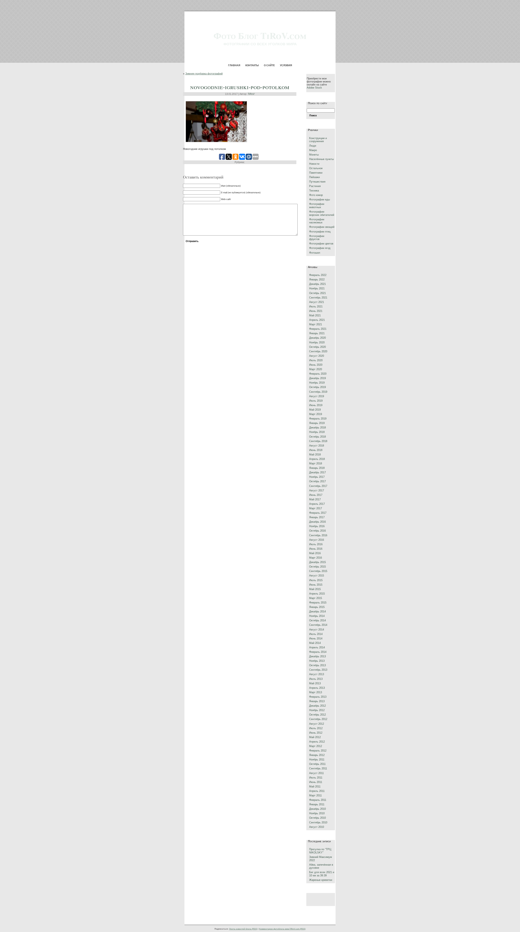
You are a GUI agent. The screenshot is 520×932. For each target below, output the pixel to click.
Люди (312, 145)
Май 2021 (315, 315)
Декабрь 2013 (317, 656)
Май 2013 (315, 683)
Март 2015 (315, 598)
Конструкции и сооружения (318, 140)
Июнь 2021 (315, 310)
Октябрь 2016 (317, 530)
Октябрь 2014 (317, 620)
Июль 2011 (315, 777)
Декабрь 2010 (317, 808)
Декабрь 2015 (317, 562)
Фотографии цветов (321, 243)
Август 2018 (316, 445)
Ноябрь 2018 (317, 432)
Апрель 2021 (317, 319)
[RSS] (185, 919)
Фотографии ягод (319, 248)
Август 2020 (316, 355)
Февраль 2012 (317, 750)
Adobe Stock (314, 87)
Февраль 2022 (317, 275)
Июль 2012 (316, 728)
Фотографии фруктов (316, 238)
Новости (314, 163)
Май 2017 (315, 499)
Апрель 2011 (317, 791)
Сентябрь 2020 (318, 351)
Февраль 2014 (317, 651)
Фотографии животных (316, 205)
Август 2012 (316, 723)
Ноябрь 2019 (317, 382)
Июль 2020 (316, 360)
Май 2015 (315, 589)
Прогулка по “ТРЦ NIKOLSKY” (320, 851)
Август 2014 (316, 629)
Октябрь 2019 (317, 387)
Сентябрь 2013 (318, 669)
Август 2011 (316, 773)
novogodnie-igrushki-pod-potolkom (239, 86)
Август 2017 (316, 490)
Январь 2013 (317, 701)
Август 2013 (316, 674)
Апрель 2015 (317, 593)
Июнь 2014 (315, 638)
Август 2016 (316, 539)
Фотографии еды (319, 199)
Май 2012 (315, 737)
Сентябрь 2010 (318, 822)
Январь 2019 (317, 423)
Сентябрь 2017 (318, 486)
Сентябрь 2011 (318, 768)
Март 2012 (315, 746)
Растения (315, 186)
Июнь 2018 (315, 450)
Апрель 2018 (317, 459)
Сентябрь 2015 (318, 571)
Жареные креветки (320, 879)
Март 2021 (315, 324)
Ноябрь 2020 (317, 342)
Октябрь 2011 (317, 763)
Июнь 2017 (315, 494)
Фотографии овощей (321, 226)
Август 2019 (316, 396)
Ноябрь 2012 (317, 710)
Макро (313, 150)
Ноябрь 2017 (317, 476)
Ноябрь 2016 (317, 526)
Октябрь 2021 (317, 293)
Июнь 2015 (315, 584)
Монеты (314, 154)
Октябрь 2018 (317, 436)
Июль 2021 (316, 306)
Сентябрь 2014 (318, 624)
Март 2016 (315, 557)
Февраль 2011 (317, 799)
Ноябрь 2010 (317, 813)
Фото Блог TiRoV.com (260, 35)
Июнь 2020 (315, 364)
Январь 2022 (317, 279)
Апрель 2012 (317, 741)
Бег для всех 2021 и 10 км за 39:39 (321, 874)
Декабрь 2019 (317, 378)
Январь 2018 (317, 467)
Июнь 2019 (315, 405)
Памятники (315, 172)
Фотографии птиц (319, 231)
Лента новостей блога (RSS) (243, 929)
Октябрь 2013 (317, 665)
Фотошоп (314, 252)
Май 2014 (315, 642)
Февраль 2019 (317, 418)
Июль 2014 (316, 634)
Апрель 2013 (317, 687)
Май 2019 (315, 409)
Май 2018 (315, 454)
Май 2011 (315, 786)
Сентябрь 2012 (318, 719)
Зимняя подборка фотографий (204, 73)
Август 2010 (316, 826)
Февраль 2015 (317, 602)
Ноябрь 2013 (317, 660)
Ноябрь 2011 (316, 759)
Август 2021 (316, 302)
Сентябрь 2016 (318, 535)
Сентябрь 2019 (318, 391)
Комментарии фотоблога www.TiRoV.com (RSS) (282, 929)
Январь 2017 (317, 517)
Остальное (316, 168)
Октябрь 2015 (317, 566)
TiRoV (251, 94)
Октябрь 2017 (317, 481)
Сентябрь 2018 (318, 441)
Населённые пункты (321, 159)
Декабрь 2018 (317, 427)
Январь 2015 (317, 607)
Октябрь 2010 (317, 817)
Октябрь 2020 (317, 346)
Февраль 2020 (317, 373)
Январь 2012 (317, 755)
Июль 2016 (316, 544)
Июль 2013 (316, 678)
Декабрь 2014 (317, 611)
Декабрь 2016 (317, 521)
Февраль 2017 (317, 512)
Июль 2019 (316, 400)
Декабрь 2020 (317, 337)
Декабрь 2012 (317, 705)
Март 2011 (315, 795)
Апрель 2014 (317, 647)
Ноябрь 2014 (317, 615)
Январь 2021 (317, 333)
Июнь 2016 (315, 548)
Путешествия (317, 181)
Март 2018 (315, 463)
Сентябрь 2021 (318, 297)
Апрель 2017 (317, 503)
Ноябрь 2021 (317, 288)
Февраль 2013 (317, 696)
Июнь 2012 (315, 732)
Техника (314, 190)
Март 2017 (315, 508)
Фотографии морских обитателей (321, 213)
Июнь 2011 (315, 782)
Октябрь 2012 (317, 714)
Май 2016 (315, 553)
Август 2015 (316, 575)
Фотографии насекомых (316, 221)
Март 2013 (315, 692)
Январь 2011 (316, 804)
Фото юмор (316, 195)
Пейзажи (314, 177)
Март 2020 (315, 369)
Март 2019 (315, 414)
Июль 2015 (316, 580)
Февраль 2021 (317, 328)
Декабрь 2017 (317, 472)
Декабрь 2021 (317, 283)
